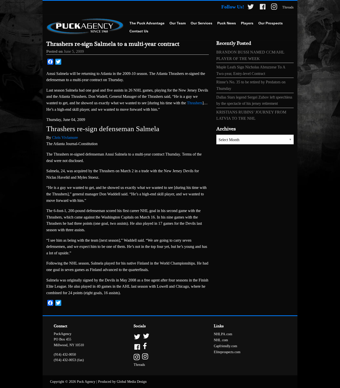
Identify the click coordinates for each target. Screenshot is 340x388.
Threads (287, 7)
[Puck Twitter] (250, 7)
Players (247, 23)
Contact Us (138, 31)
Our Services (201, 23)
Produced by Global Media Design (122, 382)
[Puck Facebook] (262, 7)
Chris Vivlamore (65, 137)
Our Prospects (270, 23)
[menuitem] (147, 23)
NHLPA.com (223, 334)
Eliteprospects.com (227, 352)
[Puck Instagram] (274, 7)
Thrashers (194, 103)
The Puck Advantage (147, 23)
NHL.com (221, 340)
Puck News (226, 23)
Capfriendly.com (225, 346)
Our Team (178, 23)
